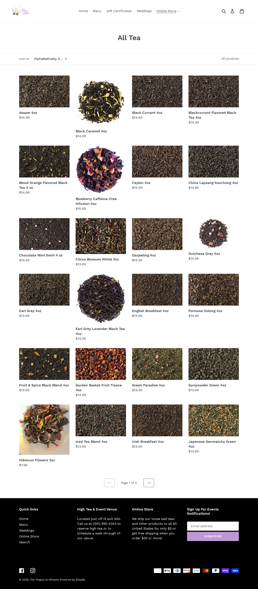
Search (24, 542)
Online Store (29, 536)
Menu (23, 525)
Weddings (26, 530)
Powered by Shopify (72, 579)
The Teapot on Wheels (44, 579)
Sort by (24, 59)
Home (23, 519)
